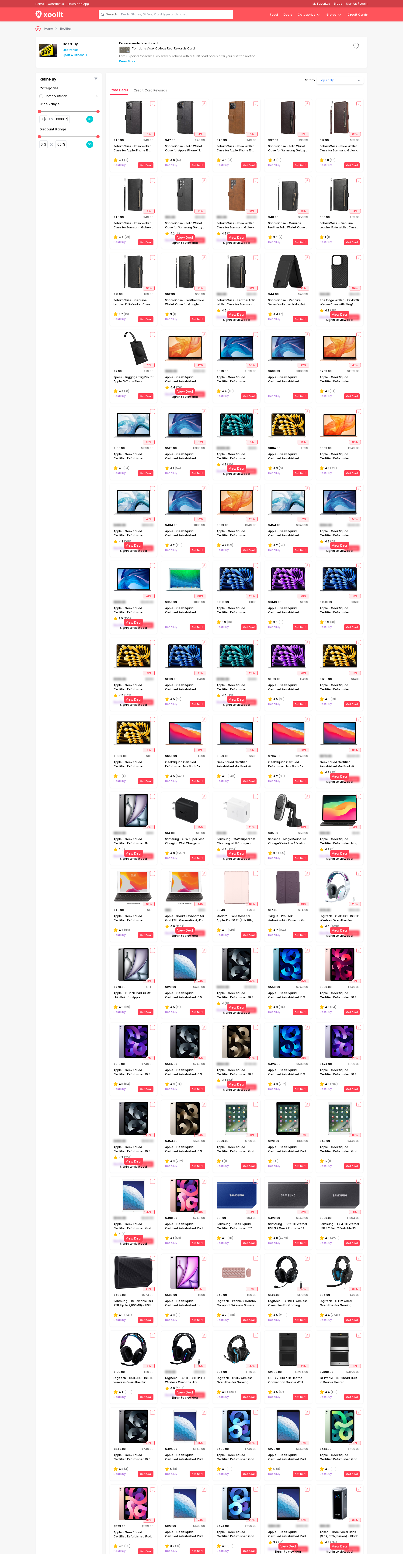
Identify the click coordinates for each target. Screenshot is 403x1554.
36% (355, 442)
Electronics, (71, 50)
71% (355, 827)
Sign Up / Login (357, 4)
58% (355, 519)
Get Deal (146, 165)
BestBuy (66, 29)
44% (148, 596)
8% (149, 750)
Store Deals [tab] (119, 90)
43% (355, 365)
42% (200, 365)
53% (148, 1443)
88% (148, 442)
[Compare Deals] (152, 103)
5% (303, 134)
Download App (78, 4)
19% (303, 442)
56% (252, 365)
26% (252, 519)
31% (355, 1366)
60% (200, 596)
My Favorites (321, 4)
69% (149, 288)
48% (148, 519)
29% (303, 596)
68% (252, 904)
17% (148, 1058)
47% (148, 1212)
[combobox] (176, 14)
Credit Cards (357, 14)
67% (355, 134)
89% (355, 1135)
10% (200, 211)
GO (90, 119)
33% (200, 1212)
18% (303, 211)
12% (355, 981)
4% (200, 134)
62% (200, 442)
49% (303, 904)
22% (303, 1212)
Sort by (310, 80)
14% (355, 211)
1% (200, 1289)
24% (200, 1135)
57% (303, 1443)
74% (200, 981)
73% (148, 365)
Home (48, 29)
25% (200, 827)
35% (200, 1443)
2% (149, 211)
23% (148, 1135)
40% (303, 827)
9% (355, 1212)
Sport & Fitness (73, 55)
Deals (287, 14)
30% (355, 750)
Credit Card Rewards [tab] (150, 90)
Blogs (338, 4)
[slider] (39, 111)
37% (148, 1520)
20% (252, 596)
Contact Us (56, 4)
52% (200, 519)
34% (355, 288)
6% (149, 134)
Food (274, 14)
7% (148, 827)
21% (148, 673)
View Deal (185, 237)
